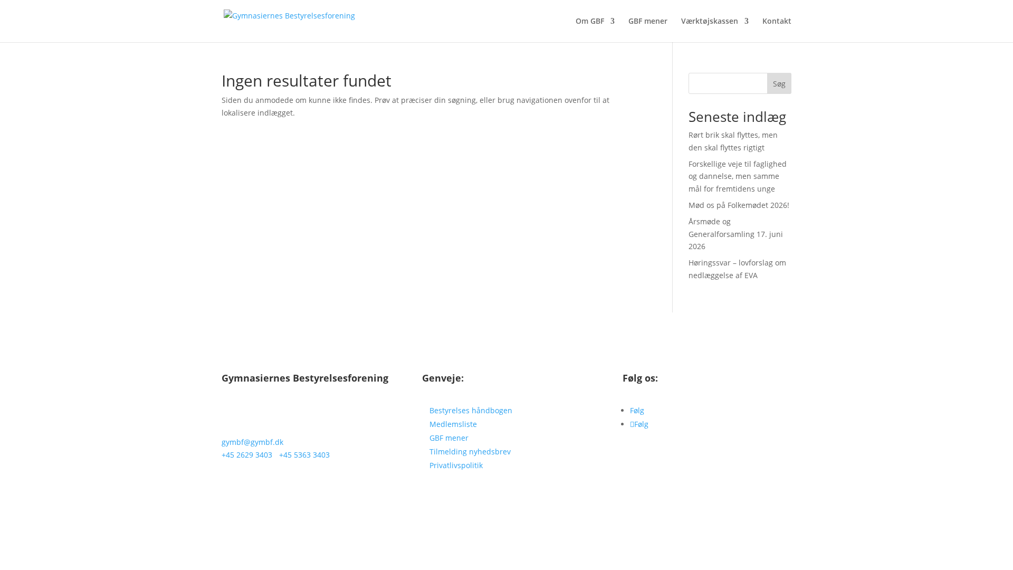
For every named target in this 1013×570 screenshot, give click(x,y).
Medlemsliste (453, 424)
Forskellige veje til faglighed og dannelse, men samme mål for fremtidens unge (738, 176)
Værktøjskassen (709, 21)
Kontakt (776, 21)
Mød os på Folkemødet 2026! (739, 205)
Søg (779, 84)
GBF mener (647, 21)
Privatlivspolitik (456, 465)
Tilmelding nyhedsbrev (470, 451)
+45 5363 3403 (304, 455)
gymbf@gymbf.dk (252, 442)
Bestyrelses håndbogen (470, 410)
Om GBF (590, 21)
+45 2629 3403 (247, 455)
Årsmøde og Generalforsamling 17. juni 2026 (736, 234)
